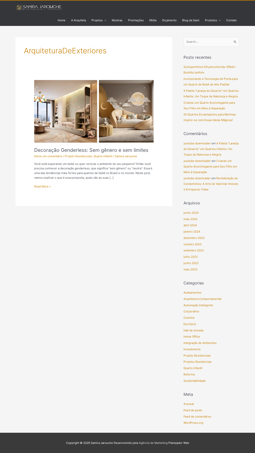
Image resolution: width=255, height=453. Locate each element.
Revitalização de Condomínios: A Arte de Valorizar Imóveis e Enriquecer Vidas (211, 183)
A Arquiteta (78, 20)
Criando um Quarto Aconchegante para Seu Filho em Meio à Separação (210, 166)
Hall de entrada (193, 330)
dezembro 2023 (194, 238)
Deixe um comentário (48, 156)
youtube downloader (197, 143)
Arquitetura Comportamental (202, 299)
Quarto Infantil (103, 156)
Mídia (152, 20)
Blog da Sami (190, 20)
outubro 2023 (193, 244)
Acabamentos (192, 292)
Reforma (189, 374)
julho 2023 (191, 256)
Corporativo (191, 311)
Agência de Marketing (153, 443)
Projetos (97, 20)
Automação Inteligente (198, 305)
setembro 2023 (194, 250)
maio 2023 (191, 269)
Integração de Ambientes (200, 343)
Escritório (190, 324)
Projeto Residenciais (78, 156)
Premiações (136, 20)
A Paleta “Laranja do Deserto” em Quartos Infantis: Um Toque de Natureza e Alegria (211, 149)
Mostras (117, 20)
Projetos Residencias (198, 361)
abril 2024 (190, 225)
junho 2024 (191, 212)
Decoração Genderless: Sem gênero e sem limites (91, 150)
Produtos (211, 20)
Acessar (189, 404)
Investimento (192, 349)
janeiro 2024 (192, 231)
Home (62, 20)
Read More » (42, 186)
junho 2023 (191, 263)
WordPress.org (193, 422)
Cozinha (189, 317)
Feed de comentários (197, 416)
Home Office (192, 336)
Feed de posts (193, 410)
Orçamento (169, 20)
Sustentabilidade (195, 381)
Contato (231, 20)
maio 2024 (191, 219)
